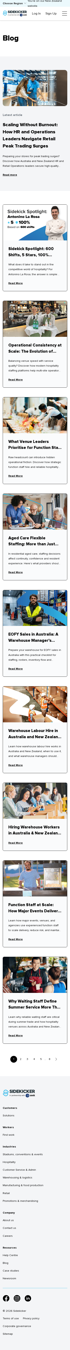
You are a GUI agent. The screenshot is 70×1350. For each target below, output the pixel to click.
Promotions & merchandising (20, 1201)
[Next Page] (56, 1059)
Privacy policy (31, 1318)
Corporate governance (17, 1326)
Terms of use (11, 1318)
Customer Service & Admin (19, 1169)
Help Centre (10, 1255)
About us (8, 1220)
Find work (8, 1134)
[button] (14, 3)
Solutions (8, 1115)
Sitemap (8, 1334)
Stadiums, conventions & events (23, 1154)
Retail (6, 1193)
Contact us (9, 1228)
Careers (8, 1236)
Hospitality (9, 1162)
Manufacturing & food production (23, 1185)
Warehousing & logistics (17, 1177)
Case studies (11, 1270)
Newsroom (9, 1278)
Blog (5, 1263)
